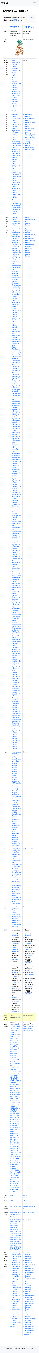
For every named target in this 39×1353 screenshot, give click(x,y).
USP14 (17, 1184)
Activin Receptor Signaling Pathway (14, 445)
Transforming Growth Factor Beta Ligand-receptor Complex (16, 95)
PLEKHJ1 (13, 1108)
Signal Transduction (16, 301)
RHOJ (11, 1135)
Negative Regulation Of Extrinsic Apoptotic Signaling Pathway (16, 743)
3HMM (12, 1230)
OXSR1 (12, 1100)
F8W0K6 (12, 1214)
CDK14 (12, 1048)
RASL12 (17, 1127)
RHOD (16, 1131)
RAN (11, 1125)
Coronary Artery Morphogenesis (16, 627)
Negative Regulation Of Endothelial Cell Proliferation (16, 251)
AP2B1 (18, 1029)
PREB (12, 1116)
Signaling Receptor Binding (14, 159)
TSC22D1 (18, 1172)
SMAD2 (12, 1149)
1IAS (15, 1220)
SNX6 (16, 1154)
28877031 (15, 998)
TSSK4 (18, 1174)
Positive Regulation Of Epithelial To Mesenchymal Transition (16, 388)
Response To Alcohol (16, 656)
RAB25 (12, 1120)
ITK (15, 1079)
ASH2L (17, 1036)
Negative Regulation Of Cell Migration (16, 424)
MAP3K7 (12, 1089)
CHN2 (11, 1054)
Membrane (15, 78)
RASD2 (12, 1127)
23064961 (15, 976)
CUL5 (17, 1060)
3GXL (15, 1228)
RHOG (12, 1133)
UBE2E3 (12, 1182)
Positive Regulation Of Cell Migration (16, 419)
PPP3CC (12, 1114)
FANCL (15, 1069)
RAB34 (12, 1122)
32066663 (32, 974)
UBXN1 (12, 1184)
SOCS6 (12, 1156)
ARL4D (19, 1034)
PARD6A (12, 1102)
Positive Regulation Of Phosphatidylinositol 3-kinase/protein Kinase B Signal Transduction (17, 561)
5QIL (18, 1241)
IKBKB (12, 1079)
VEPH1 (12, 1187)
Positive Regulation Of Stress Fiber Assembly (16, 546)
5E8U (15, 1237)
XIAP (16, 1189)
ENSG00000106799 (15, 1207)
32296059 (15, 949)
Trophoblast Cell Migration (16, 631)
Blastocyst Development (16, 236)
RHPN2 (16, 1135)
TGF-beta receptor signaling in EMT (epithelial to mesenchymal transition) (16, 783)
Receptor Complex (14, 81)
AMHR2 (17, 1027)
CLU (19, 1054)
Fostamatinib (16, 903)
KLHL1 (12, 1083)
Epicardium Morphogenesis (16, 718)
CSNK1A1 (13, 1056)
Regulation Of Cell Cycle (16, 551)
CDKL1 (12, 1052)
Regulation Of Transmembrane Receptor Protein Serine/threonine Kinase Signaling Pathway (30, 1283)
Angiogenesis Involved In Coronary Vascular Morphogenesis (16, 620)
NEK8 (19, 1092)
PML (11, 1110)
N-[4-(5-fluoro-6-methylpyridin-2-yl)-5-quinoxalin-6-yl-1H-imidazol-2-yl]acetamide (17, 877)
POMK (15, 1110)
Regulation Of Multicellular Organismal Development (16, 724)
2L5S (19, 1222)
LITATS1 (17, 1085)
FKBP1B (18, 1073)
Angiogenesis (16, 223)
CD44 (11, 1044)
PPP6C (18, 1114)
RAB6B (17, 1123)
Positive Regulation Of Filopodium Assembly (16, 538)
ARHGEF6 (13, 1034)
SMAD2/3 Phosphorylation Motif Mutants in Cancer (16, 807)
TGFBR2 (12, 1166)
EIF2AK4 (12, 1067)
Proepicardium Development (16, 288)
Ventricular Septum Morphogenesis (16, 612)
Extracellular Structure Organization (16, 467)
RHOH (16, 1133)
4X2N (15, 1235)
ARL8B (12, 1036)
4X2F (11, 1233)
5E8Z (15, 1239)
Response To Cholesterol (16, 635)
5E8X (11, 1239)
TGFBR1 (15, 27)
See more (12, 1326)
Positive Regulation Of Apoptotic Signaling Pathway (16, 733)
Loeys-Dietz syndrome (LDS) (15, 909)
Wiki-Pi (5, 3)
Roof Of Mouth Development (16, 577)
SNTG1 (12, 1154)
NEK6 (15, 1092)
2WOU (12, 1226)
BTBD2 (12, 1042)
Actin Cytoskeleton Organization (29, 229)
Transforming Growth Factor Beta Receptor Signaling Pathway (16, 322)
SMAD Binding (16, 198)
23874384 (15, 959)
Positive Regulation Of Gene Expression (16, 371)
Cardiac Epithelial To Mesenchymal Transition (16, 596)
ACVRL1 (12, 1027)
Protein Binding (16, 173)
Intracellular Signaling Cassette (15, 1303)
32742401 (15, 988)
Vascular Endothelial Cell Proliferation (16, 661)
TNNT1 (12, 1170)
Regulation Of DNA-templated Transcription (16, 293)
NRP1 (18, 1094)
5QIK (14, 1241)
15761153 (30, 18)
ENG (11, 1069)
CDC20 (16, 1044)
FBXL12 (12, 1071)
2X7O (16, 1226)
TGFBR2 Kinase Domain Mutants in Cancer (16, 815)
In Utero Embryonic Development (16, 227)
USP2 (11, 1185)
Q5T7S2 (12, 1216)
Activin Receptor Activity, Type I (16, 180)
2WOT (15, 1224)
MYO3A (18, 1089)
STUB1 (12, 1160)
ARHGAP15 (13, 1030)
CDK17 (17, 1048)
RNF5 (11, 1139)
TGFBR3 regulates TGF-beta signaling (16, 843)
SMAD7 (12, 1153)
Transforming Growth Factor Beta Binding (16, 207)
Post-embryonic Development (16, 354)
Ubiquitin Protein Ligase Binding (16, 194)
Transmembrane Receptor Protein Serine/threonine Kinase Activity (16, 135)
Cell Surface (15, 76)
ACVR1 (16, 1025)
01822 (11, 1201)
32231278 (15, 1002)
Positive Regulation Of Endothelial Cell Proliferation (16, 259)
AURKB (12, 1038)
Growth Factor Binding (16, 189)
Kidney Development (16, 232)
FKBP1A (12, 1073)
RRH (16, 1141)
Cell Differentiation (16, 400)
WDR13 (17, 1187)
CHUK (16, 1054)
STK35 (12, 1158)
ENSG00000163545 (29, 1207)
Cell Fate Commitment (29, 1261)
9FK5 (19, 1249)
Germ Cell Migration (15, 346)
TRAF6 (17, 1170)
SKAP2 (16, 1145)
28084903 (15, 973)
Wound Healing (16, 459)
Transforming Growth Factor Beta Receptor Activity (16, 144)
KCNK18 (18, 1081)
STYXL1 (12, 1162)
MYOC (12, 1091)
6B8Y (15, 1245)
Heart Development (16, 334)
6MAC (12, 1247)
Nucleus (14, 60)
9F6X (15, 1249)
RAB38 (17, 1122)
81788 (25, 1195)
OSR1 (11, 1098)
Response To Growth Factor (29, 1296)
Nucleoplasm (16, 62)
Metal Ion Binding (14, 201)
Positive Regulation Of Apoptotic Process (16, 474)
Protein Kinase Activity (16, 119)
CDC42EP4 (13, 1046)
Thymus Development (16, 503)
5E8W (19, 1237)
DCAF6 (17, 1063)
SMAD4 (12, 1151)
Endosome (15, 64)
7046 (11, 1195)
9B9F (11, 1249)
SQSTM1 (18, 1156)
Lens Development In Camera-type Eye (16, 266)
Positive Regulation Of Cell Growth (16, 409)
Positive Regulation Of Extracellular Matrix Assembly (16, 669)
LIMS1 (12, 1085)
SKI (20, 1145)
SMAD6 (17, 1151)
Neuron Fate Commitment (16, 507)
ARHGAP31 (13, 1032)
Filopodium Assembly (15, 499)
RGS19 (12, 1129)
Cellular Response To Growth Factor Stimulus (16, 641)
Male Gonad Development (16, 350)
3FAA (11, 1228)
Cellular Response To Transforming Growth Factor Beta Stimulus (16, 649)
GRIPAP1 (30, 1027)
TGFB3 (17, 1164)
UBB (11, 1180)
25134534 (15, 982)
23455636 (15, 943)
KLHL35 (16, 1083)
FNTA (11, 1075)
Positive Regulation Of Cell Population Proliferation (16, 340)
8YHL (19, 1247)
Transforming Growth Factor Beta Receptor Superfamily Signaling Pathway (16, 1267)
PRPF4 (12, 1118)
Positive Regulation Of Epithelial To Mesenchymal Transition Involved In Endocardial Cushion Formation (16, 699)
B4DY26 (17, 1212)
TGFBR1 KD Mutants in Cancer (15, 822)
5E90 (19, 1239)
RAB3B (12, 1123)
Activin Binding (16, 204)
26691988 (15, 936)
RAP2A (15, 1125)
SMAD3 (17, 1149)
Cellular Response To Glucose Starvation (29, 245)
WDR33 (12, 1189)
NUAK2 (29, 27)
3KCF (16, 1230)
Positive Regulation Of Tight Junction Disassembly (16, 712)
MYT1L (16, 1091)
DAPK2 (16, 1061)
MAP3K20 (13, 1087)
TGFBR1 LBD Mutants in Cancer (16, 827)
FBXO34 (17, 1071)
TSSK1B (12, 1174)
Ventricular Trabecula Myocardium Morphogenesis (16, 274)
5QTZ (15, 1243)
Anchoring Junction (15, 102)
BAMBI (17, 1038)
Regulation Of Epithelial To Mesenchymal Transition (16, 379)
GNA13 (16, 1075)
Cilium (13, 74)
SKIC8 (12, 1147)
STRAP (16, 1158)
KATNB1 (12, 1081)
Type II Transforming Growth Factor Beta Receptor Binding (16, 167)
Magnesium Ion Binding (30, 119)
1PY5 (19, 1220)
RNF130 (12, 1137)
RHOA (12, 1131)
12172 (25, 1201)
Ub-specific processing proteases (15, 837)
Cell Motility (15, 533)
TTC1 (11, 1176)
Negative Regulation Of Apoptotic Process (16, 482)
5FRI (11, 1241)
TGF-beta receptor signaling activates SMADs (14, 771)
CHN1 (16, 1052)
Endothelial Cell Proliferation (16, 245)
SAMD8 (16, 1143)
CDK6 (15, 1050)
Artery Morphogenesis (16, 530)
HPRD (15, 20)
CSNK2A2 (13, 1058)
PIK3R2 (12, 1104)
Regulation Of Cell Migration (16, 414)
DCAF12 (12, 1063)
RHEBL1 (17, 1129)
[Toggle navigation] (35, 3)
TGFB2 (12, 1164)
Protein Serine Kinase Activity (30, 148)
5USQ (11, 1245)
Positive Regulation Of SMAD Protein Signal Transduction (16, 605)
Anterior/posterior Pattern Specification (16, 359)
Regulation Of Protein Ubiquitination (16, 430)
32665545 (28, 936)
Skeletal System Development (16, 219)
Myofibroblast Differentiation (16, 456)
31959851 (15, 947)
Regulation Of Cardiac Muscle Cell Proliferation (16, 588)
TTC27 (15, 1176)
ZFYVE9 (12, 1191)
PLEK (17, 1104)
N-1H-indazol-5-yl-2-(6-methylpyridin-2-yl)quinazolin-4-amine (17, 897)
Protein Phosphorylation (30, 219)
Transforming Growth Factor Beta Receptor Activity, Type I (16, 152)
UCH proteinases (15, 832)
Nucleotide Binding (15, 115)
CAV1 (16, 1042)
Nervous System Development (16, 329)
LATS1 (25, 1029)
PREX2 (16, 1116)
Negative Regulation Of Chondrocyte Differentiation (16, 437)
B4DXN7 (12, 1212)
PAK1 (16, 1100)
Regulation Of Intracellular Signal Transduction (16, 1277)
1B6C (11, 1220)
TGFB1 (17, 1162)
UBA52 (16, 1178)
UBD (14, 1180)
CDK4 (11, 1050)
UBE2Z (17, 1182)
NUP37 (17, 1096)
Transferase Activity (15, 185)
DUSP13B (13, 1065)
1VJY (15, 1222)
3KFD (11, 1231)
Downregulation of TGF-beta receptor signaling (16, 755)
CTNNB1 (12, 1060)
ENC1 (18, 1067)
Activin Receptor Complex (14, 87)
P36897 (17, 1214)
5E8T (11, 1237)
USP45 (16, 1185)
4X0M (19, 1231)
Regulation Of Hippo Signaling (30, 239)
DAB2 (11, 1061)
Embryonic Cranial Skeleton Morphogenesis (16, 513)
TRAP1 (12, 1172)
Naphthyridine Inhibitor (16, 855)
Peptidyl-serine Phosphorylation (16, 395)
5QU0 (19, 1243)
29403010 (28, 971)
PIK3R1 (18, 1102)
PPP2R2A (13, 1112)
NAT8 (11, 1092)
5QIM (11, 1243)
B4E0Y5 (26, 1212)
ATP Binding (15, 175)
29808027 (15, 1011)
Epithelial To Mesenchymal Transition (16, 240)
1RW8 (11, 1222)
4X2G (15, 1233)
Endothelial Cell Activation (16, 462)
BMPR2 (18, 1040)
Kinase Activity (16, 177)
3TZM (15, 1231)
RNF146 (17, 1137)
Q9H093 (31, 1212)
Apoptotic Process (15, 298)
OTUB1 (16, 1098)
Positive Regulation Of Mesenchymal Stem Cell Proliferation (16, 678)
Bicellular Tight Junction (16, 71)
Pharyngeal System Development (16, 581)
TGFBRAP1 (13, 1168)
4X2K (11, 1235)
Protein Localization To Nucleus (30, 235)
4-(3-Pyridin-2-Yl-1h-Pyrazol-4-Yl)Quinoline (16, 851)
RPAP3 (16, 1139)
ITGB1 (19, 1017)
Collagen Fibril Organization (16, 404)
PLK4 (18, 1108)
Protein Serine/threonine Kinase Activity (16, 125)
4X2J (19, 1233)
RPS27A (12, 1141)
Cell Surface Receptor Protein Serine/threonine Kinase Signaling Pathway (16, 310)
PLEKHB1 (13, 1106)
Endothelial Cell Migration (16, 487)
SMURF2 (18, 1153)
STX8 (16, 1160)
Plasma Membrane (15, 67)
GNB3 (16, 1077)
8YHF (16, 1247)
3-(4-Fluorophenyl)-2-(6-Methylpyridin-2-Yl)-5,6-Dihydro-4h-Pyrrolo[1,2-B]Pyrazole (17, 864)
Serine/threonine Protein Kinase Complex (16, 108)
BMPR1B (12, 1040)
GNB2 (11, 1077)
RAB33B (17, 1120)
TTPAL (12, 1178)
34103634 (15, 951)
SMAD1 (16, 1147)
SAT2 (11, 1145)
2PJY (11, 1224)
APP (24, 1027)
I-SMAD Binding (14, 212)
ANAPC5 (12, 1029)
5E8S (19, 1235)
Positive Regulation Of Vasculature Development (16, 687)
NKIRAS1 (13, 1094)
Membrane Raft (16, 84)
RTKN (11, 1143)
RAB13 (17, 1118)
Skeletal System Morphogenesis (16, 519)
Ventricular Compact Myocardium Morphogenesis (16, 282)
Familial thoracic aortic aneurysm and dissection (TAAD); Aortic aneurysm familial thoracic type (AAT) (16, 919)
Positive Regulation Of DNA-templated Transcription (16, 493)
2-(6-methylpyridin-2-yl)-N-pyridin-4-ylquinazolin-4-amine (17, 887)
